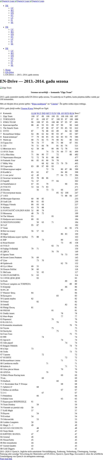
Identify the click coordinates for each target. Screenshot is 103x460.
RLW (72, 113)
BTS (67, 113)
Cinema (54, 104)
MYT (48, 113)
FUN (54, 113)
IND (44, 113)
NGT (39, 113)
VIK (58, 113)
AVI (63, 113)
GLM (33, 113)
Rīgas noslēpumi (39, 104)
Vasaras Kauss (27, 108)
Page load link (6, 459)
